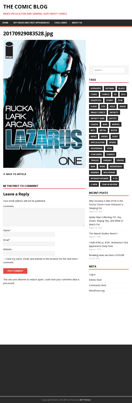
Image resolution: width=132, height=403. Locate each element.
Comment (8, 206)
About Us (77, 22)
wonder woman (99, 178)
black (121, 88)
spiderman (96, 148)
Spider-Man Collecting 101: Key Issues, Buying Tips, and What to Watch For (106, 221)
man (105, 124)
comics (105, 94)
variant (107, 160)
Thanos (110, 154)
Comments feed (97, 285)
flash (94, 106)
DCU (123, 94)
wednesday (116, 166)
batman (109, 88)
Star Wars (96, 154)
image (123, 106)
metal (103, 130)
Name (6, 230)
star (109, 148)
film (120, 100)
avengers (96, 88)
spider (112, 142)
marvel (116, 124)
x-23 (115, 178)
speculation (97, 142)
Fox (103, 106)
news (93, 136)
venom (120, 160)
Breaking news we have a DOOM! (106, 255)
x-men (94, 184)
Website (7, 249)
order (104, 136)
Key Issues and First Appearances (31, 22)
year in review (109, 184)
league (94, 124)
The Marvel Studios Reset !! (103, 233)
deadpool (96, 100)
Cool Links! (60, 22)
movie (114, 130)
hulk (112, 106)
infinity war (97, 118)
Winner (95, 172)
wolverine (109, 172)
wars (102, 166)
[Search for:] (109, 70)
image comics (98, 112)
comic (94, 94)
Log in (92, 274)
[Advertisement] (109, 46)
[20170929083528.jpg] (44, 167)
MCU (93, 130)
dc (115, 94)
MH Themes (85, 399)
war (93, 166)
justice (113, 118)
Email (6, 239)
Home (5, 22)
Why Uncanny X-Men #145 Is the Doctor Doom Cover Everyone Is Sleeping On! (106, 204)
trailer (95, 160)
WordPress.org (96, 290)
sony (115, 136)
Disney (109, 100)
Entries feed (95, 279)
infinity (114, 112)
